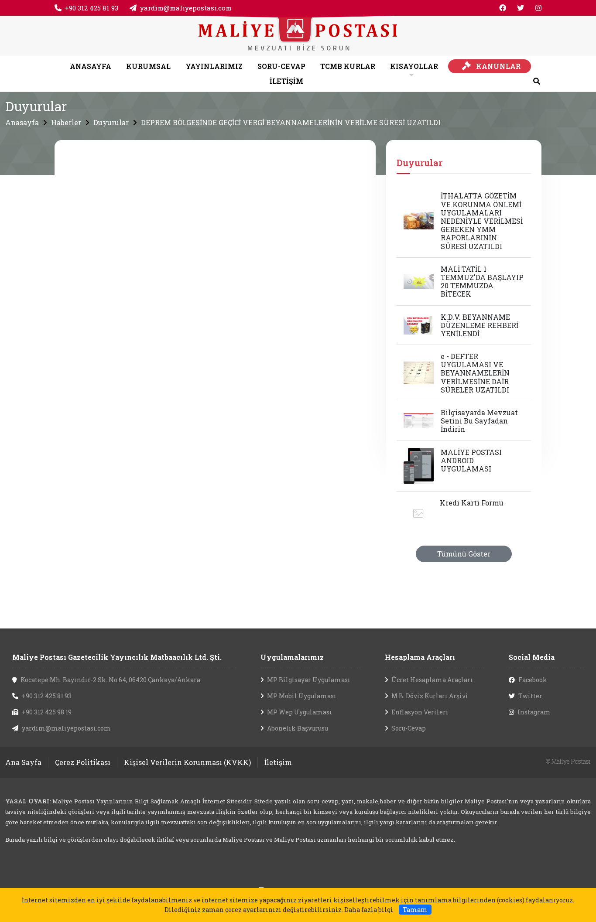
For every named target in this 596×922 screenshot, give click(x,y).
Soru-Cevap (408, 728)
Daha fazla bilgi (368, 909)
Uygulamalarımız (292, 657)
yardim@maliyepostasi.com (186, 7)
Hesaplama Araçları (420, 657)
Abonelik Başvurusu (297, 728)
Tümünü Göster (463, 553)
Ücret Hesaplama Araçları (432, 680)
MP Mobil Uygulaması (301, 696)
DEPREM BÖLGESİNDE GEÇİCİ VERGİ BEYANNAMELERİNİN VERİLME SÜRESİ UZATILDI (291, 122)
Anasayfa (22, 122)
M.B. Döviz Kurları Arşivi (429, 696)
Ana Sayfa (23, 762)
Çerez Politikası (82, 762)
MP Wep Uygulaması (299, 712)
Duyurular (111, 122)
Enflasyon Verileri (420, 712)
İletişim (278, 762)
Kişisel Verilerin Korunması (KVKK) (187, 762)
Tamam (415, 909)
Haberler (66, 122)
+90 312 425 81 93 (91, 7)
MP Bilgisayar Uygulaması (308, 680)
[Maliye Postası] (297, 34)
